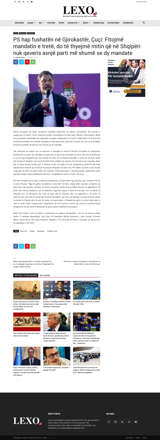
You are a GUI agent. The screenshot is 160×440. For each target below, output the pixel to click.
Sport (61, 23)
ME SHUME (45, 275)
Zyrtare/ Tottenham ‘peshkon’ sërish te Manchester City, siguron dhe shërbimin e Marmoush (56, 304)
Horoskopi (129, 438)
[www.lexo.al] (80, 11)
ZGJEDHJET (31, 33)
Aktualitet (29, 30)
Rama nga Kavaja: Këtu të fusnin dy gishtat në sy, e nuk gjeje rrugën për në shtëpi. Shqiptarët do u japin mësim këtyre (33, 264)
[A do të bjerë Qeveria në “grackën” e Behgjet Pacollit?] (56, 356)
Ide (40, 23)
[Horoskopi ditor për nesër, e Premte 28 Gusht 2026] (86, 290)
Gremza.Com (52, 438)
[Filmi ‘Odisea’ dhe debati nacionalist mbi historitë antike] (26, 322)
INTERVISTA (128, 23)
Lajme (30, 23)
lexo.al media (20, 57)
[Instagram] (19, 1)
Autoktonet (114, 23)
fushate (32, 231)
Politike (51, 23)
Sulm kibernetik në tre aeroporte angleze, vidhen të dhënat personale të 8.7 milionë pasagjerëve (86, 370)
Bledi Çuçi (23, 231)
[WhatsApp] (33, 61)
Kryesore (19, 23)
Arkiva (144, 438)
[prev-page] (14, 380)
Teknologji (98, 23)
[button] (144, 23)
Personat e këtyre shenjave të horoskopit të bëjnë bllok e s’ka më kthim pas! (82, 262)
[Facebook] (15, 1)
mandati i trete (52, 231)
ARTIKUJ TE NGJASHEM (26, 275)
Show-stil (73, 23)
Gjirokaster (40, 231)
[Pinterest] (27, 61)
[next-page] (18, 380)
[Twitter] (27, 1)
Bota (85, 23)
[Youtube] (32, 1)
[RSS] (23, 1)
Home (15, 30)
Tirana (138, 438)
